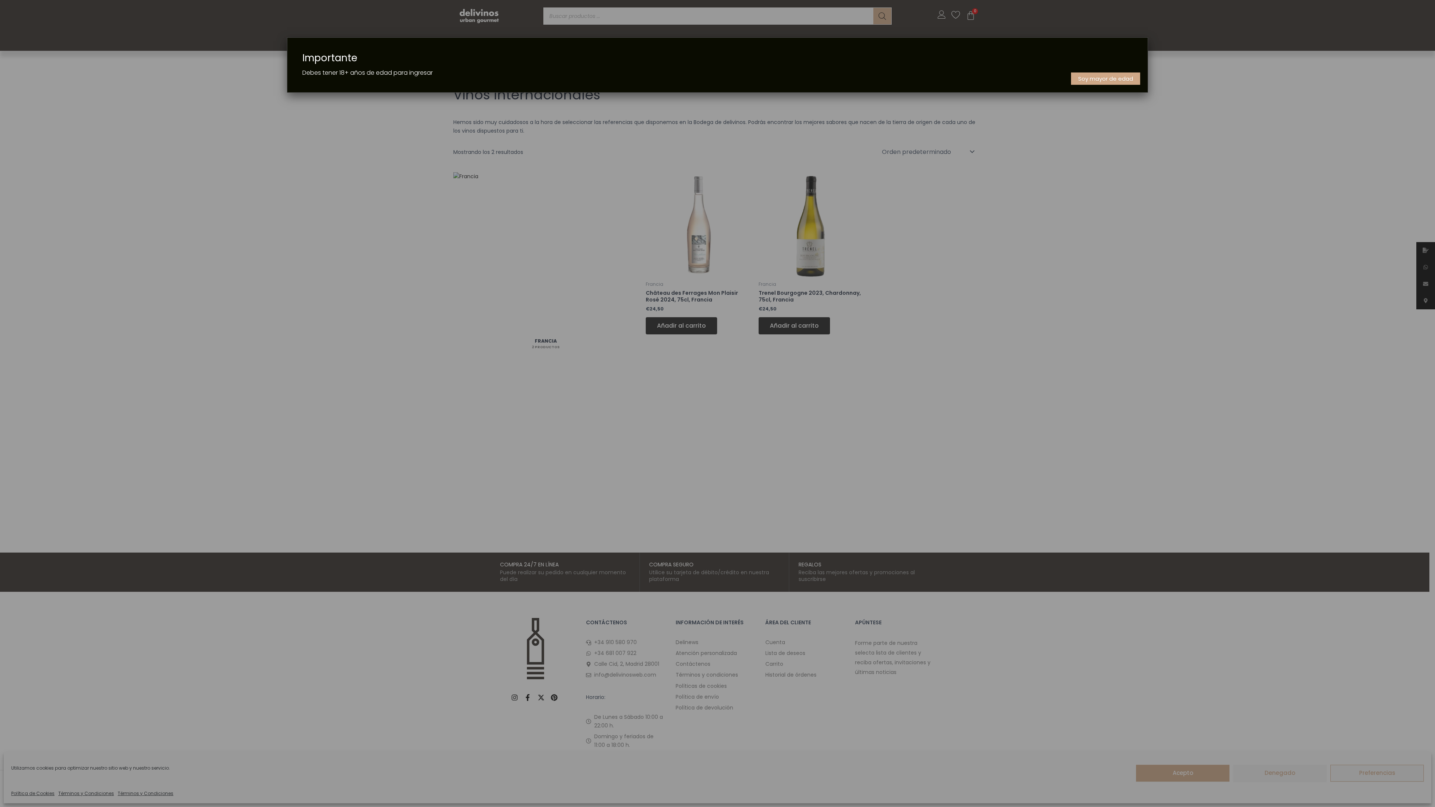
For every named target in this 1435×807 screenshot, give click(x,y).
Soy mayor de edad (1105, 79)
